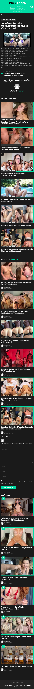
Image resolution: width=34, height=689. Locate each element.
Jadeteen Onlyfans (25, 57)
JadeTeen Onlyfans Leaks (10, 60)
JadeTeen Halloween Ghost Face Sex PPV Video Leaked (15, 370)
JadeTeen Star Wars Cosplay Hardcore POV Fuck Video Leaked (16, 399)
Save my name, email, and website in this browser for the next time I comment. (17, 482)
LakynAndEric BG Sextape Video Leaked (16, 666)
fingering (12, 48)
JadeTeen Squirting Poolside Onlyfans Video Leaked (16, 200)
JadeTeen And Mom (8, 50)
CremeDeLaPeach (7, 145)
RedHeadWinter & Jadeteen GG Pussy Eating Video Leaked (16, 283)
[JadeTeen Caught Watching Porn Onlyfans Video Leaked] (17, 111)
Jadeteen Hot (21, 52)
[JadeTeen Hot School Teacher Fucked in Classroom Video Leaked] (17, 238)
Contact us (17, 687)
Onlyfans (12, 119)
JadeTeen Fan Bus (23, 50)
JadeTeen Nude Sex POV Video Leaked (16, 225)
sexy (3, 67)
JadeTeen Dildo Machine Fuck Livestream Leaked (13, 174)
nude (20, 65)
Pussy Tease (28, 65)
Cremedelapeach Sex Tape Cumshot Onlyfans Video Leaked (15, 149)
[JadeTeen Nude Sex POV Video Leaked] (17, 214)
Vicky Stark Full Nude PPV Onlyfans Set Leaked (16, 549)
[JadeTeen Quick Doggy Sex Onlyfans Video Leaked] (17, 329)
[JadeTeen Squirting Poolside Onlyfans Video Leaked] (17, 188)
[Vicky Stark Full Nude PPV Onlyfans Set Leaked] (17, 536)
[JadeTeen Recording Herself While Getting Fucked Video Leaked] (17, 300)
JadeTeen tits (6, 65)
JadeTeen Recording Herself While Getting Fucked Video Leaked (14, 312)
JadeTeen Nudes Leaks (9, 57)
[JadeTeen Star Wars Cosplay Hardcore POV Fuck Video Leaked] (17, 387)
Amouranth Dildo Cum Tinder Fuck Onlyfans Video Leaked (14, 608)
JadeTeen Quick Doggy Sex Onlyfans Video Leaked (15, 341)
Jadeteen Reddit (24, 64)
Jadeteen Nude (20, 53)
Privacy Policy (19, 685)
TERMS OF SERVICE (8, 685)
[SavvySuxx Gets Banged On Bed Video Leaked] (17, 625)
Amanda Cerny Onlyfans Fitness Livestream (14, 578)
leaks (15, 65)
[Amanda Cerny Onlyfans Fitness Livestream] (17, 566)
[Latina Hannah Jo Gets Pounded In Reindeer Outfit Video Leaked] (17, 507)
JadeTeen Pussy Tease (9, 64)
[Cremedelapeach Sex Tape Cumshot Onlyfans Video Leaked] (17, 136)
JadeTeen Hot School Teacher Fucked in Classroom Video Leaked (17, 250)
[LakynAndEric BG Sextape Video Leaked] (17, 655)
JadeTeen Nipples (7, 53)
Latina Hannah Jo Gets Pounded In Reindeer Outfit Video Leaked (14, 519)
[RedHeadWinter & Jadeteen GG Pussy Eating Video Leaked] (17, 271)
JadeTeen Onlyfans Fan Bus (11, 59)
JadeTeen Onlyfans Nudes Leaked (13, 62)
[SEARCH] (31, 6)
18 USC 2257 (27, 685)
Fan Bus (4, 48)
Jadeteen (25, 48)
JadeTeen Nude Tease (9, 55)
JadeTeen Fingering (8, 52)
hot (18, 48)
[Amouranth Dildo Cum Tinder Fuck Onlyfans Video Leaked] (17, 596)
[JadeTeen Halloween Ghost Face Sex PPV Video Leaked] (17, 358)
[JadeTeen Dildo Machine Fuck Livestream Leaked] (17, 162)
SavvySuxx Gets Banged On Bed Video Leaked (16, 637)
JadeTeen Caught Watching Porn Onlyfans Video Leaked (14, 123)
